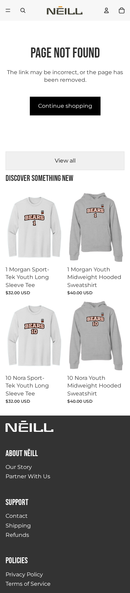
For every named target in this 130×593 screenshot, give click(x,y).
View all (65, 160)
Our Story (19, 467)
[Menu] (8, 10)
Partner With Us (28, 476)
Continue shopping (65, 106)
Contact (17, 516)
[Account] (106, 10)
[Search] (23, 10)
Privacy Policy (24, 574)
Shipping (18, 525)
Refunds (17, 535)
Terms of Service (28, 584)
